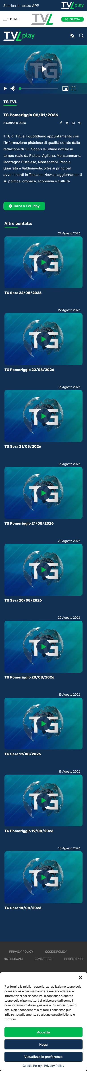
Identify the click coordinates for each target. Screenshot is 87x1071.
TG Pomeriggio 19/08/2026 (28, 831)
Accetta (43, 1032)
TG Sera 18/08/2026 (22, 908)
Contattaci (43, 959)
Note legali (13, 959)
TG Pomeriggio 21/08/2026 (29, 523)
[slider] (39, 88)
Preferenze (73, 959)
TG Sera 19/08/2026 (22, 754)
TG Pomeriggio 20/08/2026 (29, 677)
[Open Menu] (5, 19)
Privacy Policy (54, 1066)
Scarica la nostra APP (21, 6)
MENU (12, 19)
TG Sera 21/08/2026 (22, 446)
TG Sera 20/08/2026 (23, 600)
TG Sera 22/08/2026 (22, 293)
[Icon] (43, 262)
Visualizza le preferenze (43, 1057)
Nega (43, 1045)
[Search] (81, 36)
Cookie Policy (32, 1066)
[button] (80, 977)
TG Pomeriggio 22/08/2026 (29, 370)
